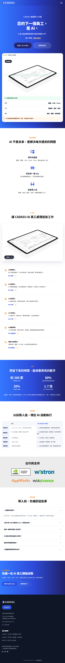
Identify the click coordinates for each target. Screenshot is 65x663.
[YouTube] (7, 652)
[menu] (61, 3)
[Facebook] (2, 652)
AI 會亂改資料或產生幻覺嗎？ (13, 536)
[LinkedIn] (5, 652)
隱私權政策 (38, 660)
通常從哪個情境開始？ (11, 543)
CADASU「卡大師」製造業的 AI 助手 (11, 634)
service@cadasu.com (8, 621)
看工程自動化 (11, 348)
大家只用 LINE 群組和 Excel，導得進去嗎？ (17, 523)
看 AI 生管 (10, 304)
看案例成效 (42, 45)
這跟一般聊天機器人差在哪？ (13, 529)
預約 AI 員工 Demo (9, 584)
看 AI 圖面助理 (11, 333)
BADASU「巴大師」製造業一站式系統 (12, 637)
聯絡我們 (6, 607)
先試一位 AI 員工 (23, 45)
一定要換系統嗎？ (9, 510)
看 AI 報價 (10, 276)
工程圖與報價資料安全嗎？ (12, 549)
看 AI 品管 (10, 290)
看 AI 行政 (10, 319)
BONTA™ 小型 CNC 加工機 (9, 640)
